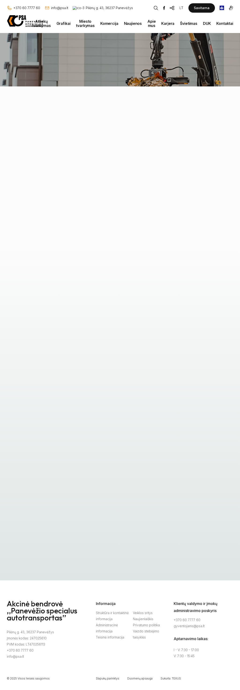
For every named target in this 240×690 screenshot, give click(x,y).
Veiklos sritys (143, 613)
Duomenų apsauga (140, 678)
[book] (222, 8)
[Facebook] (164, 8)
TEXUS (176, 678)
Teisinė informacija (110, 637)
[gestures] (231, 8)
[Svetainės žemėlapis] (172, 8)
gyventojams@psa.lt (189, 626)
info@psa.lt (15, 656)
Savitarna (202, 8)
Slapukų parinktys (107, 678)
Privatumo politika (146, 625)
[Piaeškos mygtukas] (156, 8)
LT (181, 8)
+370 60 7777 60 (20, 650)
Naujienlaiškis (143, 619)
